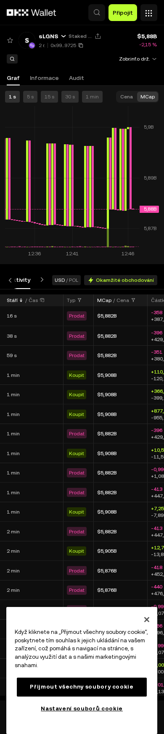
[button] (97, 12)
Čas (33, 300)
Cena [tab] (126, 97)
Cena (122, 300)
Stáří (12, 300)
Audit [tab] (76, 77)
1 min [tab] (92, 97)
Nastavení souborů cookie (82, 708)
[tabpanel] (82, 494)
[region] (81, 670)
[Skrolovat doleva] (12, 280)
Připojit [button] (123, 12)
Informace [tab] (44, 77)
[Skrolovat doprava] (40, 280)
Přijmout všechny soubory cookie (81, 687)
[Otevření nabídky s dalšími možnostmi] (148, 10)
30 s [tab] (70, 97)
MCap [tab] (147, 97)
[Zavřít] (147, 619)
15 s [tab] (49, 97)
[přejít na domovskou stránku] (31, 12)
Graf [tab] (13, 77)
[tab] (19, 280)
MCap (104, 300)
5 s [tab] (30, 97)
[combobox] (74, 300)
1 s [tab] (12, 97)
